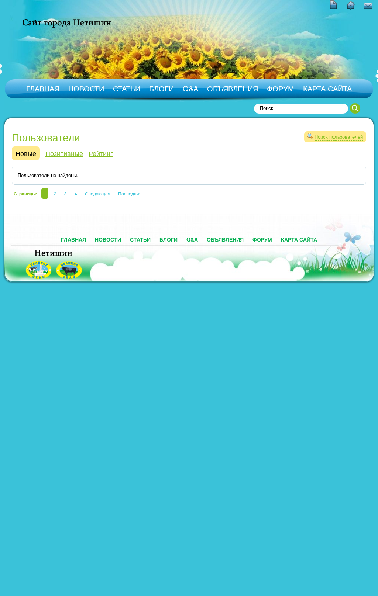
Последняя (130, 193)
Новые (26, 153)
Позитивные (64, 153)
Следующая (97, 193)
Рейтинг (101, 153)
